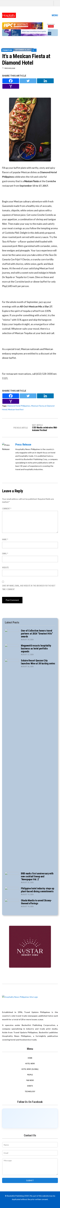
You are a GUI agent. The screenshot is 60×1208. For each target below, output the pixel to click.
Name (5, 539)
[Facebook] (10, 80)
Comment (6, 508)
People (30, 1075)
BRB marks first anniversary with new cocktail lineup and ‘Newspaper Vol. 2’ (37, 876)
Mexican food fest (16, 409)
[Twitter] (28, 80)
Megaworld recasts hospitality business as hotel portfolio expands (36, 648)
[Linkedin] (45, 80)
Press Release (9, 68)
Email (5, 553)
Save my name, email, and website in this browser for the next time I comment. (28, 587)
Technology (30, 1091)
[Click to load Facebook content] (30, 1118)
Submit (30, 1180)
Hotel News (30, 1063)
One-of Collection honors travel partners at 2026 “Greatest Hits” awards (37, 633)
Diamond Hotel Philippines (18, 406)
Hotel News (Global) (30, 1069)
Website (5, 567)
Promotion (7, 50)
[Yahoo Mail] (10, 86)
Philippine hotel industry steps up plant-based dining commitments (37, 890)
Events (30, 1086)
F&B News (30, 1080)
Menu (54, 15)
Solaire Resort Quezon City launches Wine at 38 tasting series (38, 662)
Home (30, 1058)
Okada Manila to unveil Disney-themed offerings (36, 902)
